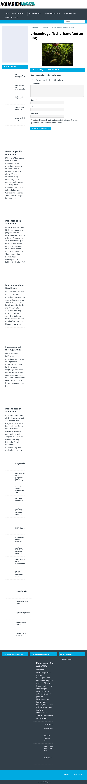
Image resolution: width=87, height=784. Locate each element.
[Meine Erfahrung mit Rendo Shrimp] (9, 573)
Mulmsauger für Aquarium (20, 76)
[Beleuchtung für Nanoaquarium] (9, 88)
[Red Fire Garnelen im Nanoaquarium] (10, 614)
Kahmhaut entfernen (19, 98)
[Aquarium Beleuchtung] (9, 529)
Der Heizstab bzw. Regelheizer (14, 286)
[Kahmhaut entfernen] (9, 99)
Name (33, 100)
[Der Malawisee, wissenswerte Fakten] (19, 51)
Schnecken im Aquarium (21, 623)
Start (7, 14)
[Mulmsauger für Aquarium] (10, 30)
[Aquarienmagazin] (18, 7)
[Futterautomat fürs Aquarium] (19, 37)
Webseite (34, 113)
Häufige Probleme (11, 18)
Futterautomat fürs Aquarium (13, 348)
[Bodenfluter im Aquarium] (10, 44)
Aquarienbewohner (52, 14)
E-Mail (32, 106)
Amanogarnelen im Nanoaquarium (20, 562)
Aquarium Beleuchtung (19, 528)
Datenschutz (78, 775)
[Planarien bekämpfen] (9, 501)
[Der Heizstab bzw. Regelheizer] (10, 37)
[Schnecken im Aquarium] (15, 58)
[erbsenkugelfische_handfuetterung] (57, 54)
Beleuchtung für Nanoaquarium (20, 88)
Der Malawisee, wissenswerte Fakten (48, 748)
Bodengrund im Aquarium (13, 222)
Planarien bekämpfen (19, 499)
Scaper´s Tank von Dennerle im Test (19, 489)
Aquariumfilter (35, 14)
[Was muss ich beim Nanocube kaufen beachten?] (9, 476)
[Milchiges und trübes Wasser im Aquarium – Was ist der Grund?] (10, 51)
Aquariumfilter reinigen (19, 108)
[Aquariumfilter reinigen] (9, 110)
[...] (14, 198)
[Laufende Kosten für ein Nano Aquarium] (9, 511)
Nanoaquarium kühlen (20, 464)
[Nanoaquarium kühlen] (9, 465)
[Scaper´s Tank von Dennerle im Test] (9, 489)
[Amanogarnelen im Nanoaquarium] (9, 562)
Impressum (67, 775)
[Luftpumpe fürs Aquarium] (10, 635)
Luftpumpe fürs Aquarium (21, 634)
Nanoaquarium (70, 14)
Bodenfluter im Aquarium (13, 410)
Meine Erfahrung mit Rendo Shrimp (19, 573)
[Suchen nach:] (74, 21)
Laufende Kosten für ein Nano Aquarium (19, 511)
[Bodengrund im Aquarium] (19, 30)
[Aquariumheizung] (9, 120)
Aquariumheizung (20, 119)
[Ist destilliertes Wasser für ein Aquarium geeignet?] (19, 44)
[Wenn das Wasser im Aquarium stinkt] (38, 737)
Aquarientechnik (18, 14)
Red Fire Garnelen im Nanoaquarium (23, 613)
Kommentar (35, 83)
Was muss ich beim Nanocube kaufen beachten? (20, 477)
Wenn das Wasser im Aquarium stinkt (47, 737)
